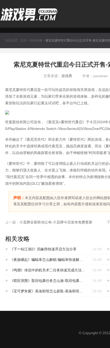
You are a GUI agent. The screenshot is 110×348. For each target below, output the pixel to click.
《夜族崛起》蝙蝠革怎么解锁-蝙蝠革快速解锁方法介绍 (48, 260)
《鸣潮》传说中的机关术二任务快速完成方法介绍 (48, 270)
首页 (23, 40)
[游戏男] (29, 11)
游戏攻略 (36, 40)
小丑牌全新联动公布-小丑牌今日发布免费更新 (55, 222)
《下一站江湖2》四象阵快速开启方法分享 (43, 249)
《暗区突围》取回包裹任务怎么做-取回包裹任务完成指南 (48, 281)
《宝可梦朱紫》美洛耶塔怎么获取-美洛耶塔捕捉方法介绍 (48, 291)
